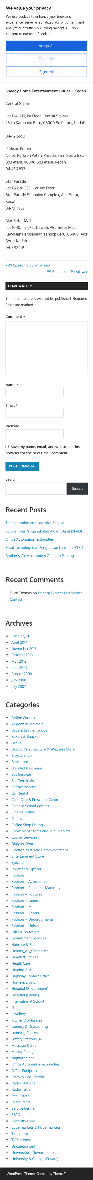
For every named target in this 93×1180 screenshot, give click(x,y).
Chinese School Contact (30, 806)
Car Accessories (23, 787)
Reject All (46, 72)
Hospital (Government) (29, 988)
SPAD (15, 1114)
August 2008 (21, 674)
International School (27, 1001)
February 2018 (22, 636)
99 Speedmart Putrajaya (66, 271)
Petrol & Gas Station (27, 1077)
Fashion (17, 875)
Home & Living (23, 982)
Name (11, 384)
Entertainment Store (27, 856)
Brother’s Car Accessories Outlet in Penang (39, 555)
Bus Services (21, 774)
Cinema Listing (23, 812)
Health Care (20, 963)
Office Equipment (25, 1070)
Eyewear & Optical (26, 869)
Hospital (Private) (25, 995)
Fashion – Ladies (25, 900)
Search (10, 479)
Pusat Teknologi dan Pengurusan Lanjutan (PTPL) (44, 547)
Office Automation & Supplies (29, 539)
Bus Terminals (22, 780)
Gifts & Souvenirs (25, 932)
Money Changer (24, 1051)
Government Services (28, 938)
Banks (16, 743)
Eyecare (17, 862)
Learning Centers (25, 1032)
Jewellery (18, 1013)
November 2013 (23, 648)
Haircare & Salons (25, 944)
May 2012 (18, 661)
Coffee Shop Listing (27, 825)
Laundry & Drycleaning (29, 1026)
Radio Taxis (20, 1089)
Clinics (16, 818)
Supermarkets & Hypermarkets (36, 1127)
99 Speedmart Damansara (29, 265)
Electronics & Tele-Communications (39, 850)
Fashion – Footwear (27, 894)
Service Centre (23, 1108)
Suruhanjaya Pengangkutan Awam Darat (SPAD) (43, 531)
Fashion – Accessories (29, 881)
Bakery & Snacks (24, 736)
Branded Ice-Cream (26, 768)
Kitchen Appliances (26, 1020)
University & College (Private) (34, 1158)
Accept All (46, 46)
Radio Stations (23, 1083)
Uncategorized (23, 1146)
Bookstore (19, 761)
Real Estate (20, 1096)
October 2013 (22, 655)
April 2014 (19, 642)
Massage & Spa (23, 1045)
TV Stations (20, 1140)
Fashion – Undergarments (32, 919)
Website (12, 426)
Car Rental (19, 793)
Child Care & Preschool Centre (35, 799)
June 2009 (19, 667)
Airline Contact (23, 717)
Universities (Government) (32, 1152)
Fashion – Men (23, 906)
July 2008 (18, 680)
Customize (47, 59)
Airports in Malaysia (27, 724)
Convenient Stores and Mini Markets (40, 831)
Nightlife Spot (22, 1058)
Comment (15, 316)
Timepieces (20, 1133)
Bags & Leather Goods (29, 730)
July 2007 (18, 686)
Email (11, 405)
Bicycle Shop (21, 755)
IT (12, 1007)
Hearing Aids (21, 970)
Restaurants (21, 1102)
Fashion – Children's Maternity (35, 887)
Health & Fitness (24, 957)
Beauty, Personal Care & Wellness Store (43, 749)
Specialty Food (23, 1121)
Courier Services (24, 837)
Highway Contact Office (30, 976)
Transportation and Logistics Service (34, 522)
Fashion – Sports (25, 913)
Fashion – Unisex (25, 925)
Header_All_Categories (29, 951)
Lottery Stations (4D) (27, 1039)
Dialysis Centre (23, 843)
